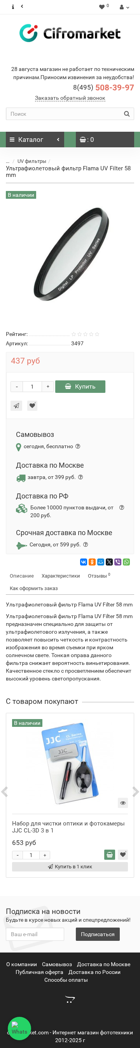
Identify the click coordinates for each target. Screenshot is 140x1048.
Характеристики (61, 576)
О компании (21, 964)
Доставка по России (94, 972)
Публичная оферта (39, 972)
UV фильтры (32, 161)
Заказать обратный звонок (70, 98)
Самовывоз (57, 964)
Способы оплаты (66, 980)
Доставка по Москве (103, 964)
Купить (85, 386)
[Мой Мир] (100, 562)
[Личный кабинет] (123, 7)
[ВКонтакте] (83, 562)
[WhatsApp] (126, 562)
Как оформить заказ (34, 588)
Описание (22, 576)
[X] (109, 562)
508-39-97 (103, 87)
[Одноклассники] (92, 562)
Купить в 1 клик (73, 867)
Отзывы (99, 575)
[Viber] (117, 562)
